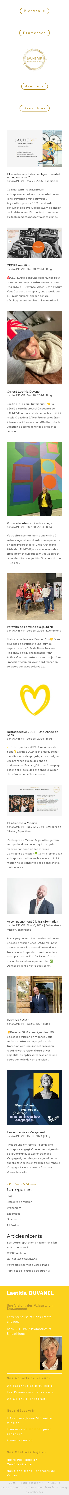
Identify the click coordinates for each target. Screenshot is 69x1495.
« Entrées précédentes (21, 1184)
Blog (49, 269)
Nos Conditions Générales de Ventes (31, 1473)
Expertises (51, 181)
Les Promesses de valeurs (30, 1392)
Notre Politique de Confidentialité (22, 1462)
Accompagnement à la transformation (32, 922)
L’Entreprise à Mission (22, 823)
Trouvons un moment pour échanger (29, 1431)
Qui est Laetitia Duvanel (23, 392)
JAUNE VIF (18, 181)
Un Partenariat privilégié (30, 1386)
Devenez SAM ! (18, 1020)
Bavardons (34, 108)
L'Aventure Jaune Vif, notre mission (29, 1420)
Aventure (34, 86)
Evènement (53, 630)
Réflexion (13, 1225)
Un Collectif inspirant (27, 1399)
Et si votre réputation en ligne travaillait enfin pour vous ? (33, 175)
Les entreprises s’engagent (26, 1132)
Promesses (34, 33)
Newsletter (14, 1219)
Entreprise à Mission (19, 1202)
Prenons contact (20, 1440)
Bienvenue (34, 11)
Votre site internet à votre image (29, 523)
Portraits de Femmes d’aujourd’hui (30, 627)
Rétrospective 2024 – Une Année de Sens (32, 733)
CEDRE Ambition (18, 265)
